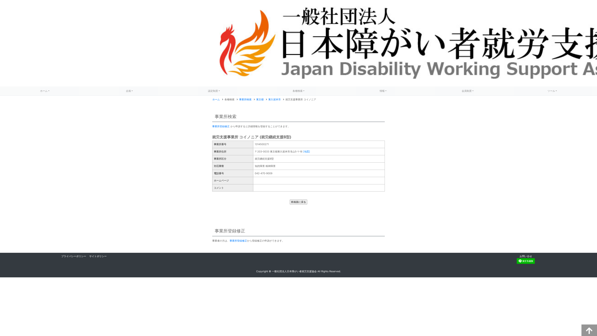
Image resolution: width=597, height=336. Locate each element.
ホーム (44, 90)
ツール (551, 90)
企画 (128, 90)
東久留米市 (274, 99)
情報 (382, 90)
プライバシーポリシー (73, 256)
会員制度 (467, 90)
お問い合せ (526, 256)
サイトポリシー (98, 256)
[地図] (306, 151)
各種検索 (298, 90)
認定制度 (213, 90)
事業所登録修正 (221, 126)
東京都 (260, 99)
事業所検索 (245, 99)
